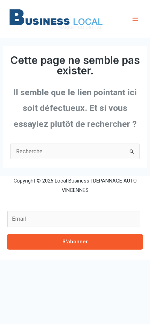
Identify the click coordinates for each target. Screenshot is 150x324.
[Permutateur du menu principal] (135, 19)
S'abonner (75, 241)
